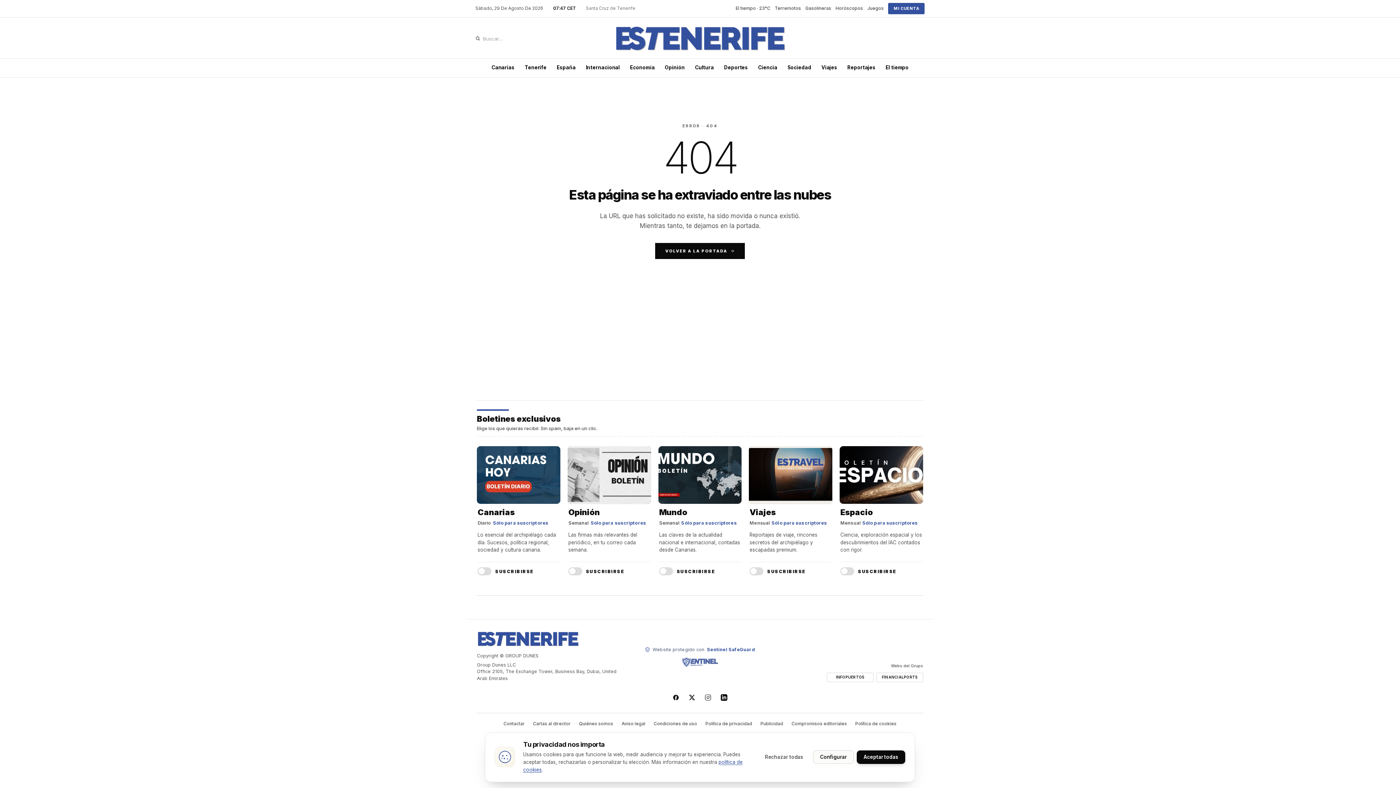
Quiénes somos (596, 723)
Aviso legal (633, 723)
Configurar (833, 757)
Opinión (674, 67)
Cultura (704, 67)
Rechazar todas (784, 757)
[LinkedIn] (724, 697)
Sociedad (799, 67)
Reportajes (861, 67)
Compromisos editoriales (819, 723)
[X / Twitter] (692, 697)
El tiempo (897, 67)
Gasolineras (818, 8)
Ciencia (767, 67)
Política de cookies (876, 723)
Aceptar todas (881, 757)
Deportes (736, 67)
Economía (642, 67)
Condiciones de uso (675, 723)
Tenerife (536, 67)
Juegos (875, 8)
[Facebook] (675, 697)
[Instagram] (708, 697)
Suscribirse (514, 571)
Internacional (603, 67)
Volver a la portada (696, 251)
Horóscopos (849, 8)
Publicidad (772, 723)
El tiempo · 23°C (753, 8)
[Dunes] (699, 39)
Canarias (502, 67)
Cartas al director (552, 723)
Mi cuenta (906, 8)
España (566, 67)
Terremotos (788, 8)
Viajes (829, 67)
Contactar (514, 723)
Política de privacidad (728, 723)
